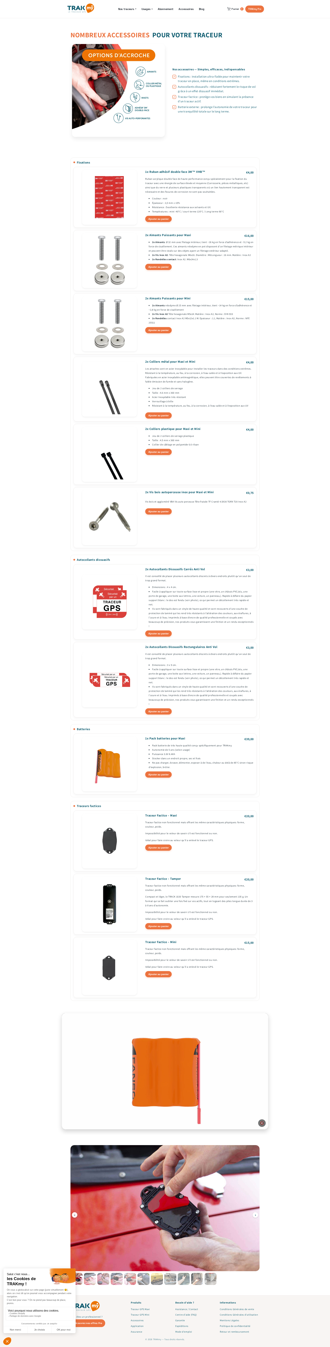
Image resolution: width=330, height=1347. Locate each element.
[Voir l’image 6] (144, 1279)
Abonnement (166, 9)
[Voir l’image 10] (197, 1279)
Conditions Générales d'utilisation (239, 1314)
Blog (201, 9)
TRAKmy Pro (254, 9)
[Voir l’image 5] (130, 1279)
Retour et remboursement (234, 1331)
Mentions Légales (229, 1320)
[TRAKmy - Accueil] (80, 8)
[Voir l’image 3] (103, 1279)
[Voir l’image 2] (90, 1279)
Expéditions (181, 1326)
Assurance (136, 1331)
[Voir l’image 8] (170, 1279)
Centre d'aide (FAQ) (186, 1314)
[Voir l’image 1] (76, 1279)
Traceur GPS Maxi (140, 1309)
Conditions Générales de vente (237, 1309)
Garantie (180, 1320)
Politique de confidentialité (235, 1326)
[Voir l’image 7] (157, 1279)
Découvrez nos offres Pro (88, 1323)
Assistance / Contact (186, 1309)
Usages (147, 9)
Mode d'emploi (183, 1331)
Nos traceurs (127, 9)
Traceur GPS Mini (140, 1314)
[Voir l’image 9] (184, 1279)
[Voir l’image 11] (211, 1279)
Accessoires (186, 9)
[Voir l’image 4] (117, 1279)
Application (137, 1326)
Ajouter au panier (158, 219)
